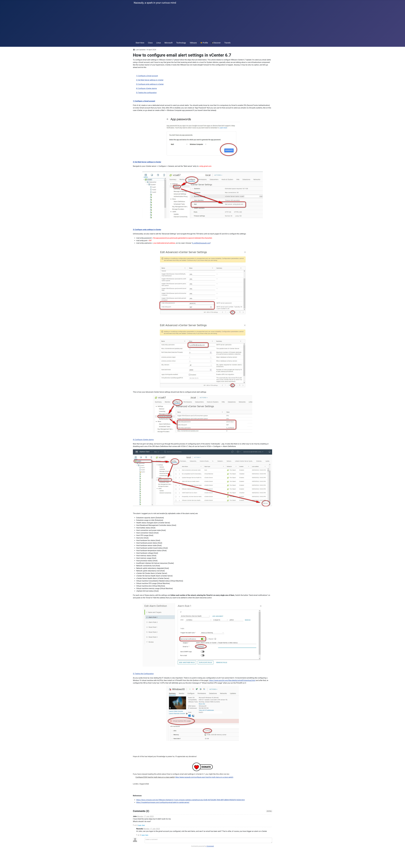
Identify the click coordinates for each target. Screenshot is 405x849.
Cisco (150, 43)
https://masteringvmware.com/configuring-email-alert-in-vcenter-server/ (162, 802)
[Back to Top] (401, 845)
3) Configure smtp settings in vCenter (150, 84)
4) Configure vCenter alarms (146, 88)
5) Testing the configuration (146, 93)
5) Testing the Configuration (143, 674)
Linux (158, 43)
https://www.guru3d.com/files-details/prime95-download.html (232, 680)
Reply (143, 825)
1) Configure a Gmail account (147, 76)
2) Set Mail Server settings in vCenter (149, 80)
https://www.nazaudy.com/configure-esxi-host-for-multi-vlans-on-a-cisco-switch (204, 777)
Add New (269, 811)
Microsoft (169, 43)
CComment (210, 846)
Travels (227, 43)
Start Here (140, 43)
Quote (139, 825)
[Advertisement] (202, 23)
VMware (193, 43)
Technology (181, 43)
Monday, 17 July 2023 (145, 816)
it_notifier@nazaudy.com (201, 243)
